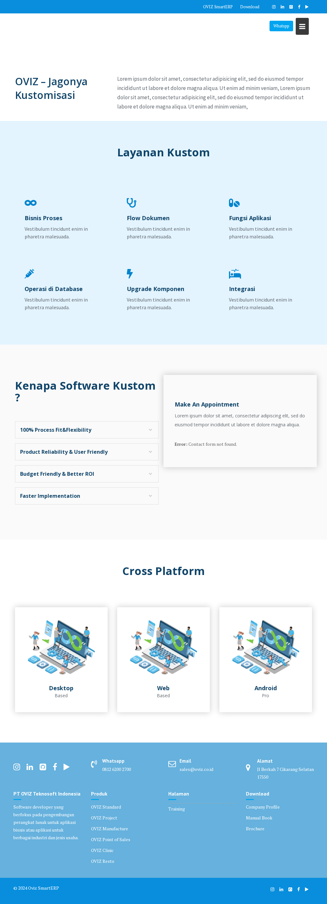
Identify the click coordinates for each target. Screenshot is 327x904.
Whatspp (281, 26)
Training (176, 809)
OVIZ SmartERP (218, 7)
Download (249, 7)
